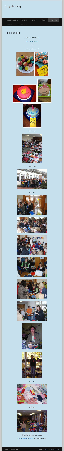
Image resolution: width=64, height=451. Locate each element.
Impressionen (53, 20)
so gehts (34, 20)
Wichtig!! (43, 20)
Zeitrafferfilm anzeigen (32, 41)
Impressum (9, 24)
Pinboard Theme (48, 449)
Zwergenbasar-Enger (13, 6)
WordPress (56, 449)
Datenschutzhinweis (21, 24)
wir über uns (24, 20)
